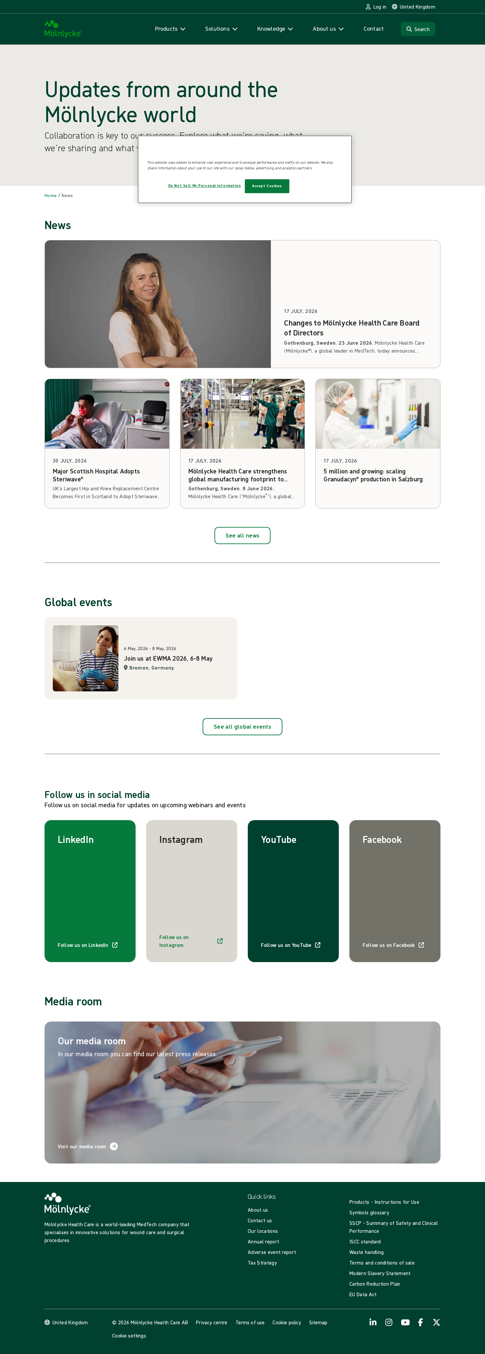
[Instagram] (389, 1322)
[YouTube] (405, 1322)
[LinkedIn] (373, 1322)
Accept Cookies (267, 186)
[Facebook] (421, 1322)
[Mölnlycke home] (63, 29)
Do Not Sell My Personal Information (204, 185)
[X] (436, 1322)
